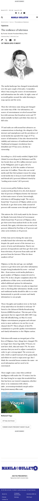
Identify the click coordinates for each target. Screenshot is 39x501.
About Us (4, 494)
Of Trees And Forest (9, 421)
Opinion (4, 25)
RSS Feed (29, 497)
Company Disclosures (17, 494)
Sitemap (16, 497)
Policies (4, 497)
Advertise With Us (31, 494)
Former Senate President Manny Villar (15, 33)
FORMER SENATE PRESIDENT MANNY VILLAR (16, 427)
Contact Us (5, 499)
